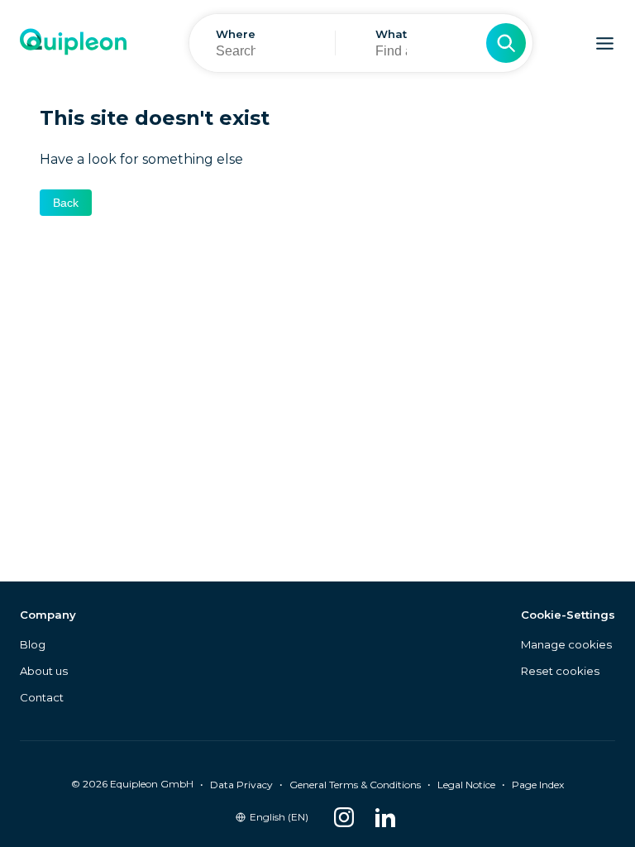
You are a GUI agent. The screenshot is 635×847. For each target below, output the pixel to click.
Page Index (538, 784)
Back (66, 202)
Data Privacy (241, 784)
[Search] (506, 43)
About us (44, 670)
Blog (32, 644)
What (391, 34)
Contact (42, 697)
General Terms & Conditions (355, 784)
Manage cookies (566, 644)
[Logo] (73, 43)
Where (235, 34)
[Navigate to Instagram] (344, 817)
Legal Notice (466, 784)
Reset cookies (560, 670)
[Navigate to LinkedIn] (385, 817)
